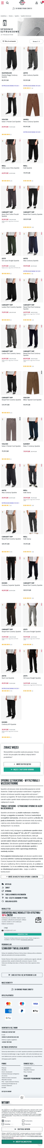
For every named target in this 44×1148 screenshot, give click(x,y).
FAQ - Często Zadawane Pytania (16, 898)
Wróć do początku (23, 764)
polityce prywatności (7, 1137)
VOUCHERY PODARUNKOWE (32, 1079)
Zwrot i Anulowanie (7, 1072)
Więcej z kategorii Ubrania (23, 770)
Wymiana (8, 891)
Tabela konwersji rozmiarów (15, 895)
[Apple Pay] (35, 1011)
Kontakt (4, 1087)
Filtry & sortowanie (10, 41)
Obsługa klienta (11, 902)
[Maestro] (22, 1004)
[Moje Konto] (36, 3)
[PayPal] (22, 1011)
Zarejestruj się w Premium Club (23, 975)
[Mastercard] (8, 1004)
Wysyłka (8, 884)
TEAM (25, 1076)
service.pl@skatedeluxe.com (10, 1037)
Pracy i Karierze (28, 1072)
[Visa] (35, 1004)
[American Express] (8, 1011)
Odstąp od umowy (6, 1091)
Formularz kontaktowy (8, 1032)
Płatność (4, 1068)
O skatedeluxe (27, 1068)
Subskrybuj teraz (23, 934)
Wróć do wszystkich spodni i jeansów (23, 877)
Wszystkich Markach (29, 1070)
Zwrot (7, 888)
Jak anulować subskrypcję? (27, 939)
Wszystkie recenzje (7, 1079)
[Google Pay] (8, 1018)
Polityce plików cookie (36, 1136)
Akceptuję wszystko (23, 1142)
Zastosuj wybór (23, 1129)
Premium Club (7, 945)
